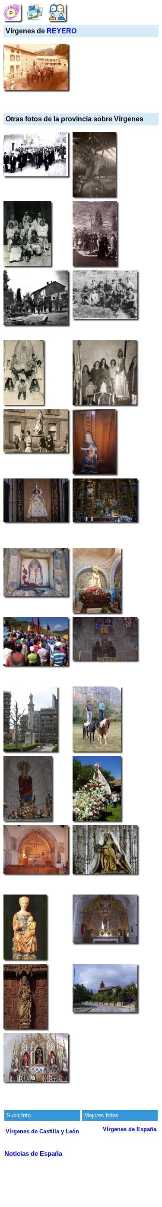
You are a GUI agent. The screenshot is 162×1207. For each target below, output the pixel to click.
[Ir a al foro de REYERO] (57, 12)
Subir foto (18, 1115)
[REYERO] (12, 12)
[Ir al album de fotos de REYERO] (34, 12)
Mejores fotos (101, 1115)
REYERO (61, 31)
